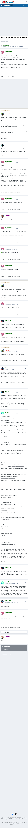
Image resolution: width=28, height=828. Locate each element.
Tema (2, 817)
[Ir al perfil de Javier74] (2, 413)
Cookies (25, 817)
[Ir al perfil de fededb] (2, 114)
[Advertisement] (14, 22)
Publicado (11, 53)
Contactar (19, 817)
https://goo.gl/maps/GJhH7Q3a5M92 (16, 466)
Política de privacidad (11, 817)
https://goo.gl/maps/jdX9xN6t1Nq (8, 478)
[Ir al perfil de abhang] (2, 216)
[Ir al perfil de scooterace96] (2, 52)
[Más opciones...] (25, 52)
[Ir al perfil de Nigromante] (2, 321)
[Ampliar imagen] (10, 252)
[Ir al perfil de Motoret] (2, 392)
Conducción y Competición (17, 46)
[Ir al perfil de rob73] (2, 145)
